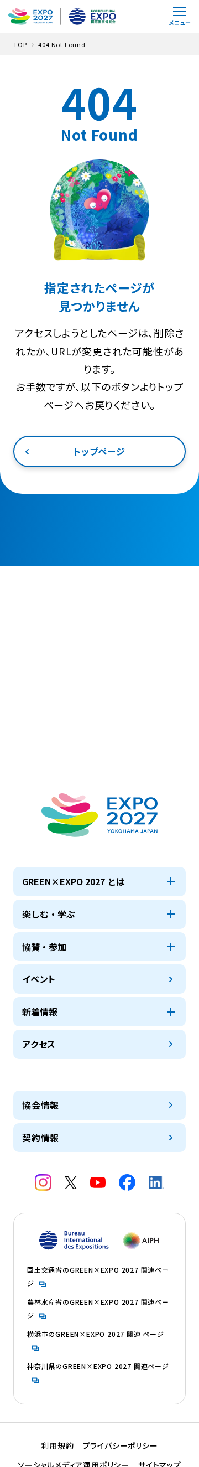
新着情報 (39, 1011)
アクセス (39, 1044)
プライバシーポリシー (120, 1445)
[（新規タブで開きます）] (43, 1182)
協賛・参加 (44, 946)
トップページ (99, 451)
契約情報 (40, 1137)
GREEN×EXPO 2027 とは (73, 881)
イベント (39, 978)
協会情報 (40, 1105)
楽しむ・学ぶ (48, 914)
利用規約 (57, 1445)
